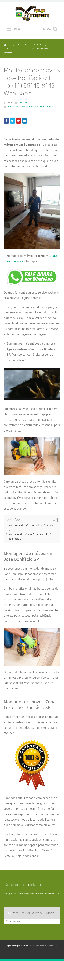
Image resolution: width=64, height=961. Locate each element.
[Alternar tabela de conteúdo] (53, 520)
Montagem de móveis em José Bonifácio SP (31, 527)
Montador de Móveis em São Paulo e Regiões (30, 106)
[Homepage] (32, 13)
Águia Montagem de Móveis (17, 945)
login (26, 893)
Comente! (23, 103)
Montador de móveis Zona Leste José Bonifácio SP (29, 536)
